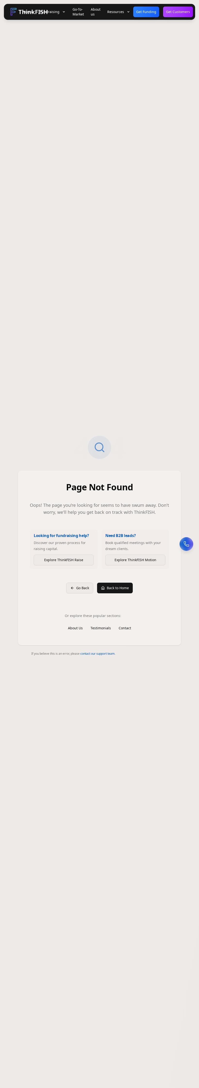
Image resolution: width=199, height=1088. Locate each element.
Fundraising (49, 11)
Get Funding (146, 11)
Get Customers (178, 11)
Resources (115, 11)
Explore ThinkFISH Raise (63, 560)
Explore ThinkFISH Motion (135, 560)
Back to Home (118, 588)
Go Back (82, 588)
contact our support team (97, 654)
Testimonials (101, 628)
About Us (75, 628)
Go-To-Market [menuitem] (78, 11)
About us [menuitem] (95, 11)
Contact (125, 628)
